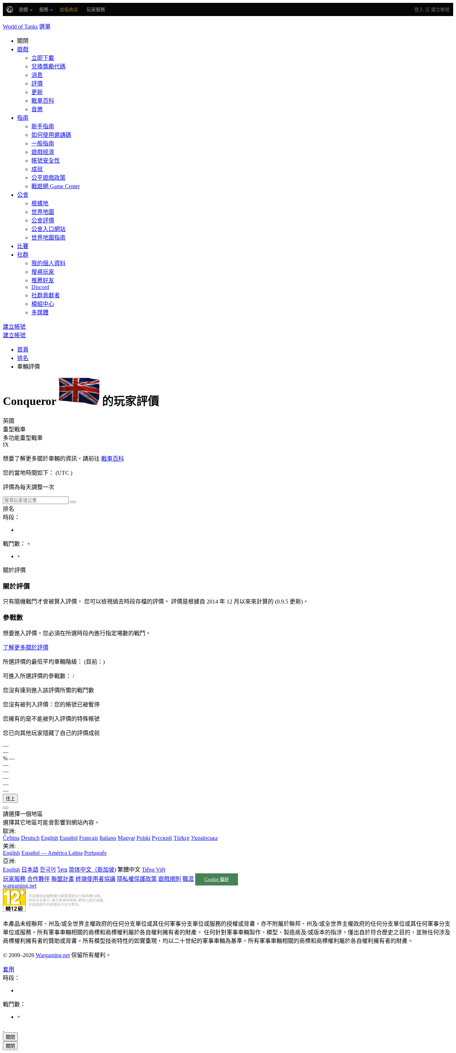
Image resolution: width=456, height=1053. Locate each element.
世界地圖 (42, 212)
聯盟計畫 (62, 879)
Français (88, 838)
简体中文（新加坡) (92, 870)
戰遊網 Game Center (55, 186)
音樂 (37, 109)
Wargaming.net (53, 955)
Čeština (11, 838)
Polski (143, 838)
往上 (10, 798)
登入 (419, 9)
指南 (22, 118)
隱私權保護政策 (137, 879)
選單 (45, 27)
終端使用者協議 (95, 879)
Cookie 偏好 (216, 879)
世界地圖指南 (48, 238)
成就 (37, 169)
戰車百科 (42, 101)
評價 (37, 84)
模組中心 (42, 304)
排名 (22, 358)
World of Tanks (20, 27)
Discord (40, 287)
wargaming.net (19, 886)
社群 (22, 255)
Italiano (107, 838)
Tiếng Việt (153, 870)
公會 (22, 195)
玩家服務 (14, 879)
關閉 (10, 1037)
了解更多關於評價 (25, 647)
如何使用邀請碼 (51, 135)
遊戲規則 (169, 879)
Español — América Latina (52, 853)
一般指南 (42, 143)
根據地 (39, 203)
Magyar (126, 838)
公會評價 (42, 220)
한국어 (48, 870)
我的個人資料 (48, 263)
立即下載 (42, 58)
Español (68, 838)
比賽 (22, 246)
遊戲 (22, 49)
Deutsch (30, 838)
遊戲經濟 (42, 152)
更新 (37, 92)
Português (95, 853)
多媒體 (39, 312)
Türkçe (181, 838)
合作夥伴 (38, 879)
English (49, 838)
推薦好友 (42, 280)
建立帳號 (440, 9)
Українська (204, 838)
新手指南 (42, 126)
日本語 (29, 870)
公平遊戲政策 (48, 178)
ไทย (62, 870)
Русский (162, 838)
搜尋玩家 (42, 272)
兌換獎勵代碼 (48, 66)
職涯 (188, 879)
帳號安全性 (45, 161)
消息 (37, 75)
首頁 (22, 349)
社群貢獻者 (45, 295)
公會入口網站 (48, 229)
